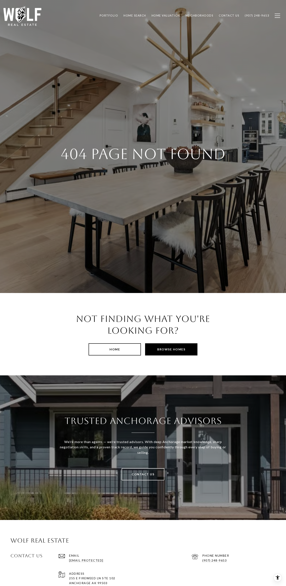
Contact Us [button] (143, 474)
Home (115, 349)
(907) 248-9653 (214, 560)
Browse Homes (171, 349)
